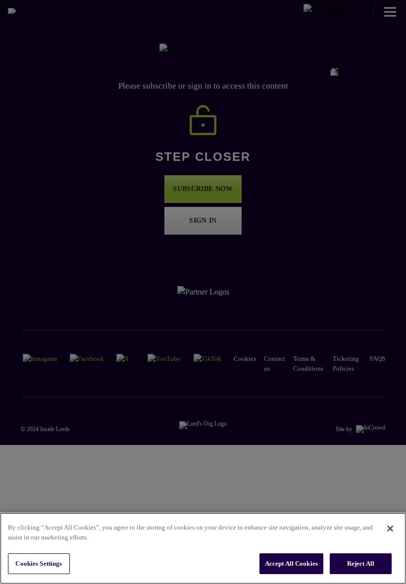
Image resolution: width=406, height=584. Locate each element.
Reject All (360, 563)
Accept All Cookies (291, 563)
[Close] (390, 528)
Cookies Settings (38, 563)
